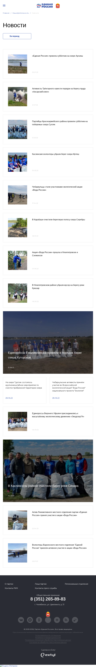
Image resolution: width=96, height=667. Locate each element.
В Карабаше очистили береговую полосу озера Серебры (58, 220)
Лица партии (40, 584)
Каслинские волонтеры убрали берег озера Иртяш (55, 154)
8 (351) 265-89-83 (48, 599)
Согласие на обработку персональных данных (48, 642)
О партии (9, 584)
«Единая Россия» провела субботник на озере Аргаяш (57, 56)
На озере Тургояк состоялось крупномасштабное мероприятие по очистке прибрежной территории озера (24, 385)
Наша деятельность (20, 13)
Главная (6, 13)
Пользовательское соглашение (48, 635)
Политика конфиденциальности (48, 638)
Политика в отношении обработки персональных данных (48, 640)
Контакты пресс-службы (46, 588)
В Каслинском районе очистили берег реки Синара (43, 485)
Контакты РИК (11, 588)
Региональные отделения (76, 584)
